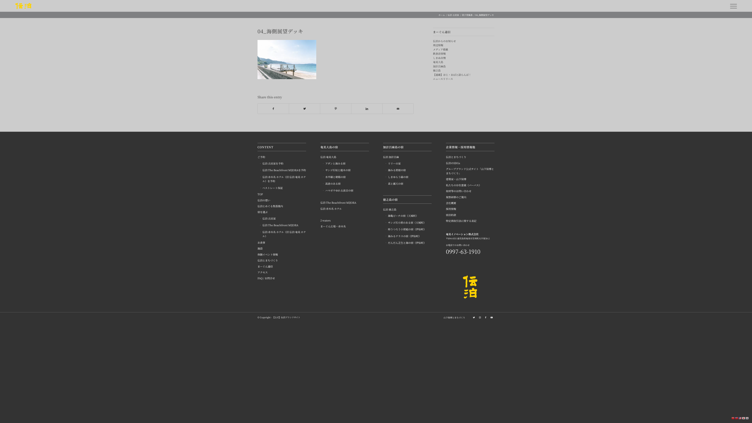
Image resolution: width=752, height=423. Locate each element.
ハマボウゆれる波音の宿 (339, 190)
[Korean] (747, 418)
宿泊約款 (451, 215)
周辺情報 (438, 45)
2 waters (325, 220)
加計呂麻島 (439, 66)
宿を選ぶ (263, 212)
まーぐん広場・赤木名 (333, 226)
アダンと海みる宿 (335, 163)
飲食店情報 (439, 53)
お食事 (261, 242)
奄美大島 (438, 62)
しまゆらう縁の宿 (398, 177)
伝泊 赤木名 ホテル (331, 209)
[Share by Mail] (397, 109)
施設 (260, 248)
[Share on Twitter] (304, 109)
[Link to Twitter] (474, 317)
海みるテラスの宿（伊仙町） (404, 236)
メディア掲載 (440, 49)
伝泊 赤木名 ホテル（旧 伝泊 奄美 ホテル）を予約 (284, 179)
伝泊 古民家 (269, 218)
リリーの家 (394, 163)
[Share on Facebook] (273, 109)
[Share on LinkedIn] (366, 109)
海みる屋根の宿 (397, 170)
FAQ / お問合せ (266, 278)
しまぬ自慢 (439, 58)
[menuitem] (453, 317)
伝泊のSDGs (453, 163)
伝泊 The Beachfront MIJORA (280, 225)
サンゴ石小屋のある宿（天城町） (407, 222)
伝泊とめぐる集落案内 (270, 206)
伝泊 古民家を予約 (272, 163)
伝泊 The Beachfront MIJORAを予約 (284, 170)
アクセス (263, 272)
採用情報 (451, 209)
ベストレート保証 (272, 188)
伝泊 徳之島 (389, 209)
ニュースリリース (443, 79)
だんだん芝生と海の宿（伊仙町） (407, 243)
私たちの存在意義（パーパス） (463, 185)
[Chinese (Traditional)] (736, 418)
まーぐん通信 (265, 266)
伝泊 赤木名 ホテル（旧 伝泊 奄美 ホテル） (284, 234)
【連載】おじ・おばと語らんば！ (452, 75)
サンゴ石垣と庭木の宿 (338, 170)
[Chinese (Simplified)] (733, 418)
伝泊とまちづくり (268, 260)
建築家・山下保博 (456, 179)
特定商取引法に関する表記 (461, 221)
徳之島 (437, 70)
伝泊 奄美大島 (328, 157)
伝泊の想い (264, 200)
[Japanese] (744, 418)
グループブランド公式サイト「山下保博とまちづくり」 (470, 171)
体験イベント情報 (268, 254)
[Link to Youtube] (491, 317)
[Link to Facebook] (486, 317)
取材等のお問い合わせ (458, 191)
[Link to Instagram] (480, 317)
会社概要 (451, 203)
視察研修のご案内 (456, 197)
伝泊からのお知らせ (444, 41)
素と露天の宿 (395, 183)
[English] (740, 418)
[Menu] (732, 6)
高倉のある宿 (333, 183)
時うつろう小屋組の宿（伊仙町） (407, 229)
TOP (260, 194)
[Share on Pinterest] (335, 109)
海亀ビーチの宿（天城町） (403, 216)
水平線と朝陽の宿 (335, 177)
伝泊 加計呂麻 (391, 157)
